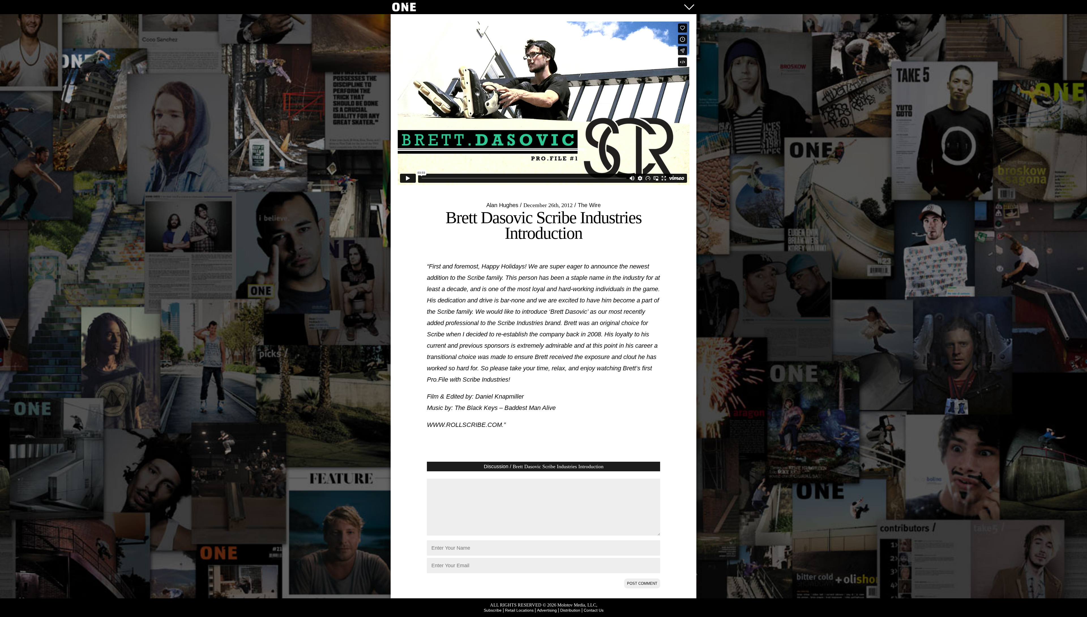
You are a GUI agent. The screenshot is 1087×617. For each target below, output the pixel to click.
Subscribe (493, 610)
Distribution (570, 610)
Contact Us (594, 610)
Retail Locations (519, 610)
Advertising (547, 610)
